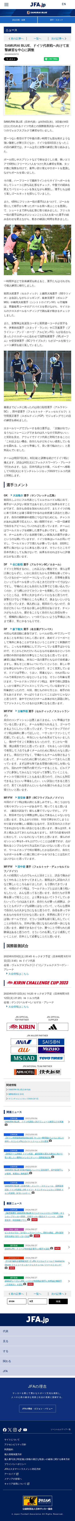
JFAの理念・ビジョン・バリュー (37, 1408)
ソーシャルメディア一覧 (61, 1429)
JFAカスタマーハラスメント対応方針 (22, 1468)
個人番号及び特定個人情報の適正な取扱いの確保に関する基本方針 (37, 1459)
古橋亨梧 (23, 711)
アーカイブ (9, 1473)
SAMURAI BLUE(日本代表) (19, 1089)
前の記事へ (17, 38)
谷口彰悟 (18, 564)
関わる (7, 1361)
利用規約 (8, 1449)
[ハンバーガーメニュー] (6, 4)
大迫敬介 (18, 495)
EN (64, 4)
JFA (5, 1371)
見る (5, 1341)
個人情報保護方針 (13, 1454)
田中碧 (21, 866)
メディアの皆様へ (13, 1478)
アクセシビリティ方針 (15, 1444)
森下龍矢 (18, 629)
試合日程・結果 (18, 20)
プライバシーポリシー (15, 1463)
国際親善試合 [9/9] (16, 1094)
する (5, 1351)
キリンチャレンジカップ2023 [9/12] (23, 1098)
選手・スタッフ (56, 20)
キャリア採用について (15, 1483)
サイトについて (12, 1439)
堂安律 (21, 797)
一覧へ (37, 38)
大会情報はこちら (18, 973)
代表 (5, 1331)
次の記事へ (57, 38)
